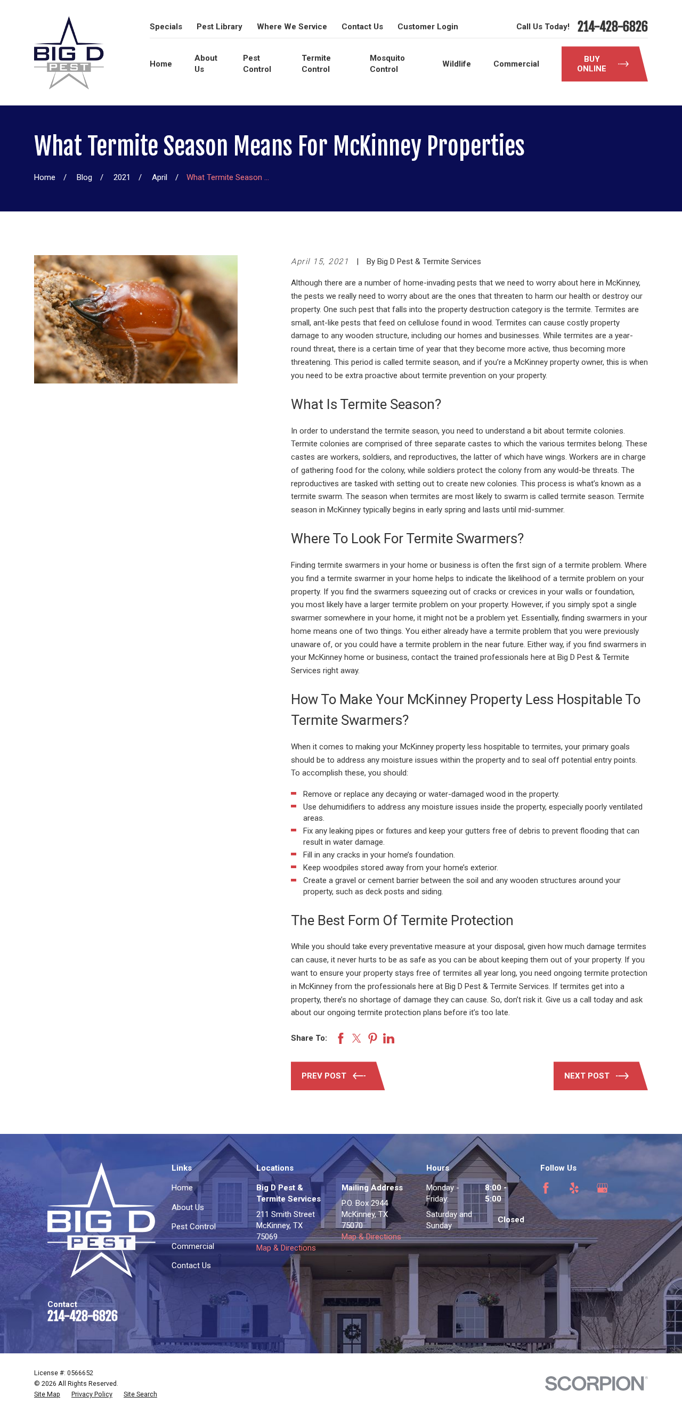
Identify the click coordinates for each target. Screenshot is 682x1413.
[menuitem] (47, 1394)
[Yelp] (574, 1188)
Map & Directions (286, 1248)
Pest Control (194, 1226)
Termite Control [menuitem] (316, 63)
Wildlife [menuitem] (456, 64)
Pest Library (219, 26)
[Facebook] (545, 1188)
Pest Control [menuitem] (257, 63)
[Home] (69, 52)
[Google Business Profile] (602, 1188)
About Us (188, 1207)
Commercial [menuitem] (516, 64)
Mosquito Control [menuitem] (387, 63)
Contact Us (362, 26)
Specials (166, 26)
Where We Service (292, 26)
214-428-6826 (613, 27)
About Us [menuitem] (205, 63)
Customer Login (427, 26)
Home (182, 1188)
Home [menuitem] (161, 64)
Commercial (193, 1246)
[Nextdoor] (574, 1216)
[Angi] (545, 1216)
